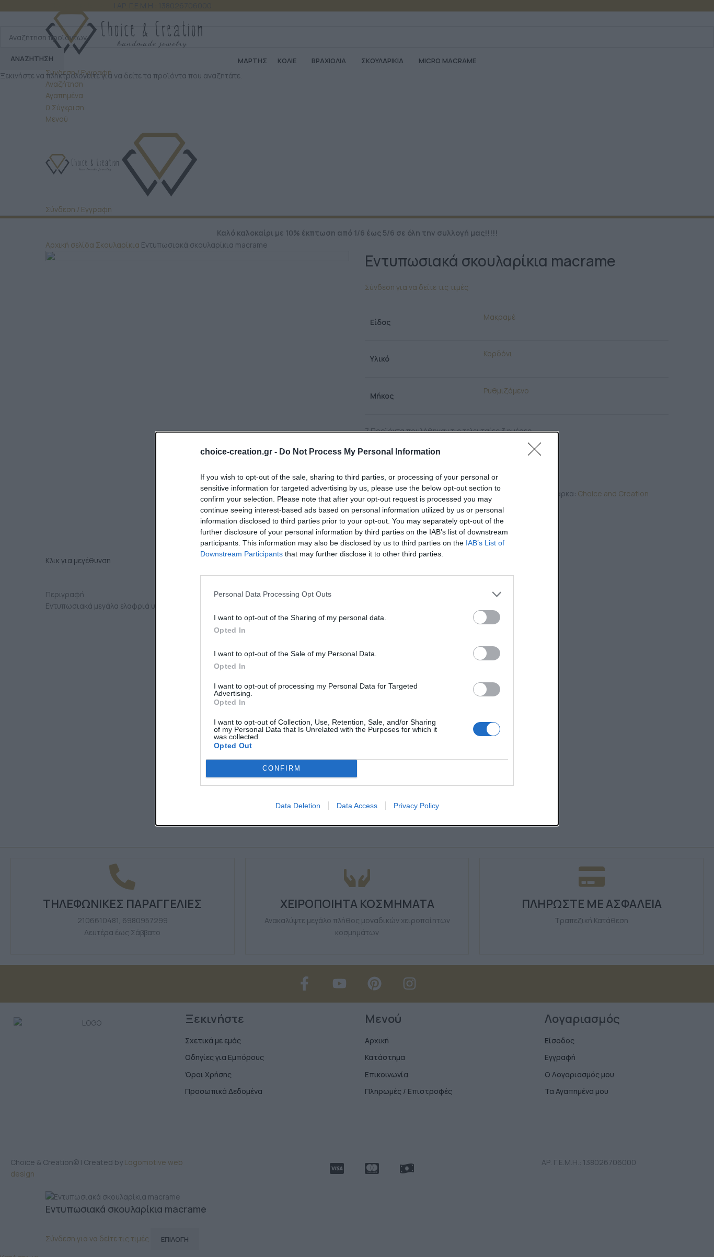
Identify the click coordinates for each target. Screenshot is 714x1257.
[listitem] (357, 594)
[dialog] (357, 628)
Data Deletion (297, 805)
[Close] (538, 452)
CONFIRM (281, 768)
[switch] (486, 617)
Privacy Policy (416, 805)
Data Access (357, 805)
